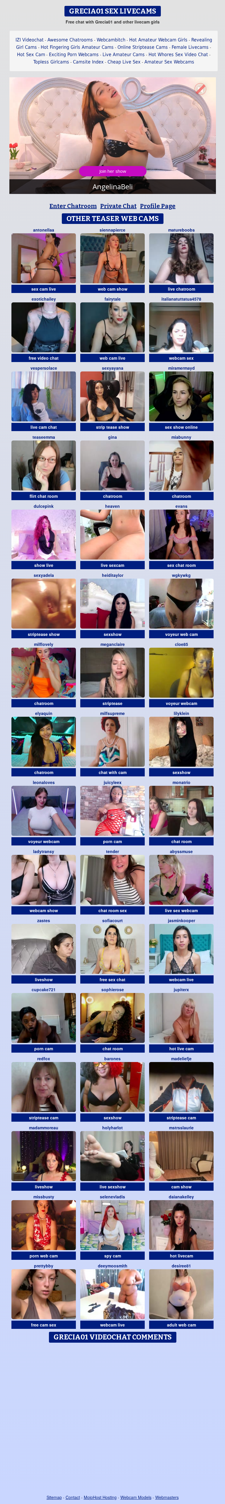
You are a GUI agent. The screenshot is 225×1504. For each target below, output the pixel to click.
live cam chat (43, 427)
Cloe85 (181, 644)
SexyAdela (44, 575)
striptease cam (43, 1118)
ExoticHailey (44, 299)
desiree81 (181, 1266)
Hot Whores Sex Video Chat (178, 54)
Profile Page (157, 206)
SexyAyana (112, 368)
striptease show (44, 634)
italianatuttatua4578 (181, 299)
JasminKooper (181, 920)
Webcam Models (135, 1497)
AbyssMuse (181, 851)
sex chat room (181, 565)
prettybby (43, 1266)
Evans (181, 506)
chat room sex (112, 910)
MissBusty (43, 1197)
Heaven (112, 506)
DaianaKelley (181, 1197)
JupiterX (181, 989)
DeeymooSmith (112, 1266)
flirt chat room (44, 496)
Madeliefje (181, 1058)
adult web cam (181, 1325)
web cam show (112, 289)
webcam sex (181, 358)
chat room (181, 841)
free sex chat (112, 979)
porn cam (112, 841)
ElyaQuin (43, 713)
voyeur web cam (181, 634)
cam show (181, 1187)
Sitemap (54, 1497)
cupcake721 (44, 989)
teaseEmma (44, 437)
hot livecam (181, 1256)
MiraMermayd (181, 368)
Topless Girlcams (51, 62)
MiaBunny (181, 437)
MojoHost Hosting (100, 1497)
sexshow (113, 634)
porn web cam (44, 1256)
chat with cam (113, 772)
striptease (112, 703)
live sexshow (113, 1187)
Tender (112, 851)
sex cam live (43, 289)
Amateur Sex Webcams (169, 62)
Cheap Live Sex (124, 62)
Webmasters (167, 1497)
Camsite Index (88, 62)
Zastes (43, 920)
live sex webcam (181, 910)
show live (43, 565)
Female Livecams (190, 47)
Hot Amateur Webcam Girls (158, 40)
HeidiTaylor (112, 575)
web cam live (112, 358)
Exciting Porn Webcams (74, 54)
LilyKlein (181, 713)
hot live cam (181, 1048)
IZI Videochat (30, 40)
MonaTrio (181, 782)
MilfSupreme (112, 713)
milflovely (43, 644)
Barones (112, 1058)
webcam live (181, 979)
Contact (73, 1497)
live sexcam (112, 565)
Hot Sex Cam (31, 54)
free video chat (44, 358)
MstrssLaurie (181, 1127)
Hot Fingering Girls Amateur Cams (77, 47)
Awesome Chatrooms (70, 40)
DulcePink (44, 506)
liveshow (44, 979)
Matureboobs (181, 230)
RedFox (43, 1058)
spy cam (112, 1256)
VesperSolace (43, 368)
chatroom (112, 496)
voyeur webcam (181, 703)
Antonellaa (43, 230)
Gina (112, 437)
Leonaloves (44, 782)
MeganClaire (112, 644)
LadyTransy (43, 851)
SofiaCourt (112, 920)
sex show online (181, 427)
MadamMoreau (43, 1127)
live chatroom (181, 289)
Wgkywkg (181, 575)
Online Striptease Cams (142, 47)
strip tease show (112, 427)
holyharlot (112, 1127)
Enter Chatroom (73, 206)
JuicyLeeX (113, 782)
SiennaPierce (112, 230)
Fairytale (113, 299)
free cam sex (43, 1325)
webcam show (44, 910)
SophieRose (112, 989)
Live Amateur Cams (124, 54)
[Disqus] (112, 1419)
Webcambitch (111, 40)
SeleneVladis (112, 1197)
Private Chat (118, 206)
